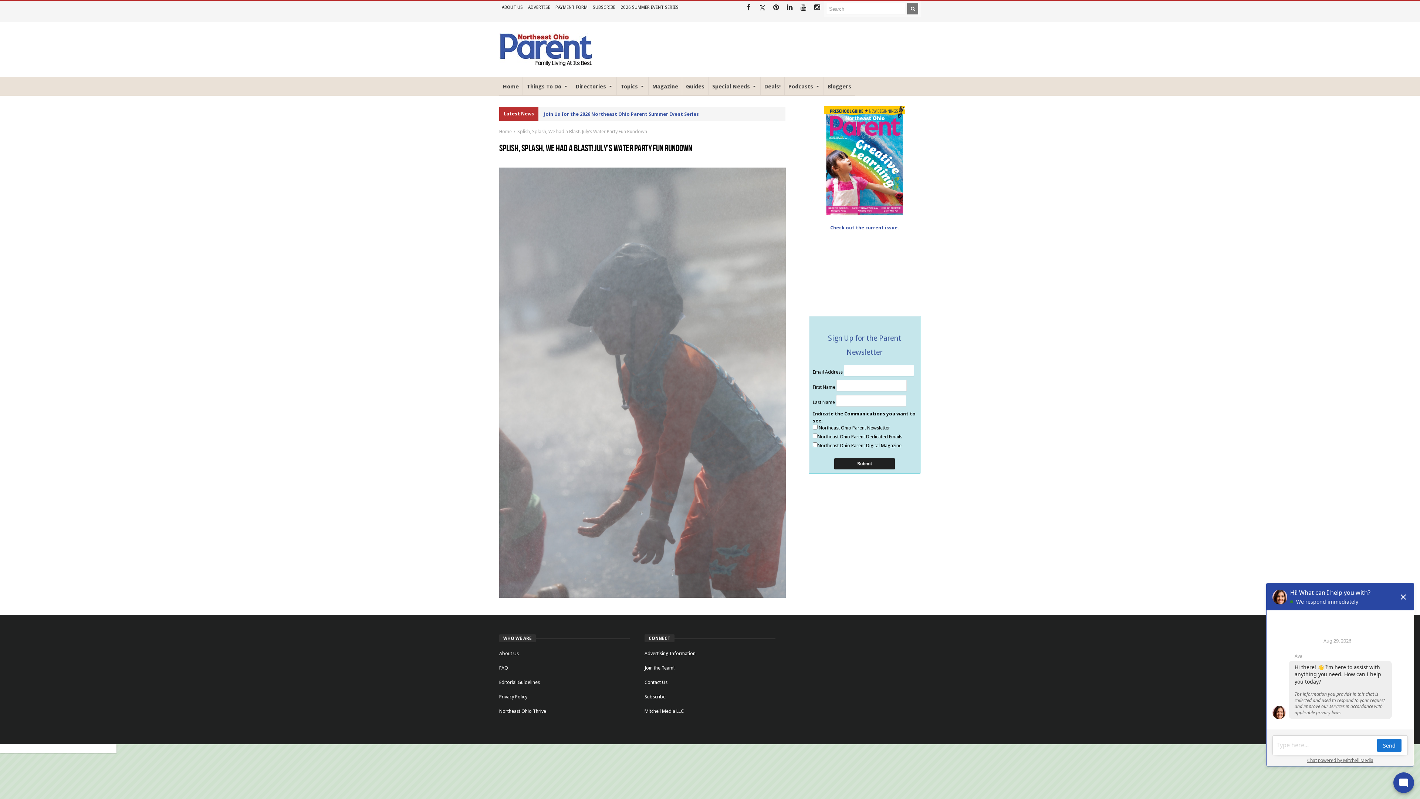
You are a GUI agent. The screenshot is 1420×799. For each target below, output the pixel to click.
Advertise (539, 7)
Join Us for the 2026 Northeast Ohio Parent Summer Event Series (621, 114)
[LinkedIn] (790, 7)
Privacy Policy (513, 696)
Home (505, 131)
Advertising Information (670, 653)
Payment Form (571, 7)
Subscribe (604, 7)
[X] (762, 7)
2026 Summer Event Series (650, 7)
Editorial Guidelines (519, 682)
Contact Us (656, 682)
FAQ (503, 668)
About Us (512, 7)
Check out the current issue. (864, 227)
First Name (824, 387)
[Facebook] (748, 7)
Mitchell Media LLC (664, 711)
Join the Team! (659, 668)
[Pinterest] (776, 7)
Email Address (828, 372)
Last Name (824, 402)
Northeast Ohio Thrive (522, 711)
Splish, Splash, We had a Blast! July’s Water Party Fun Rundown (582, 131)
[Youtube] (803, 7)
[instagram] (817, 7)
